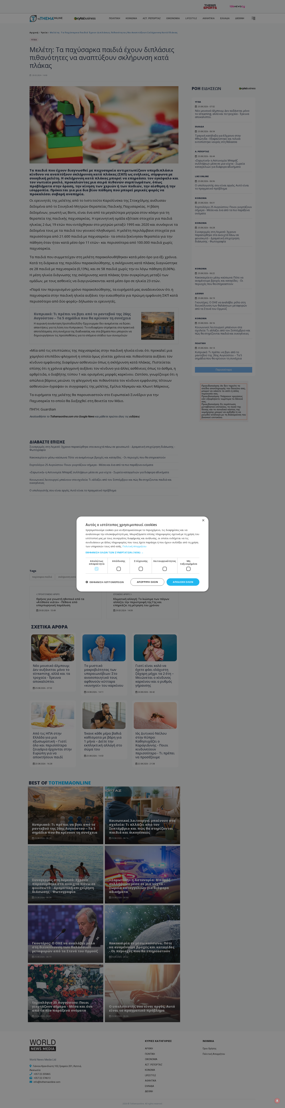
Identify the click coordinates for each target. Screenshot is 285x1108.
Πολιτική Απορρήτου (134, 546)
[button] (142, 552)
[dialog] (142, 554)
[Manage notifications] (277, 1100)
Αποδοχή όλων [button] (183, 581)
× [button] (203, 520)
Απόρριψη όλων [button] (147, 581)
